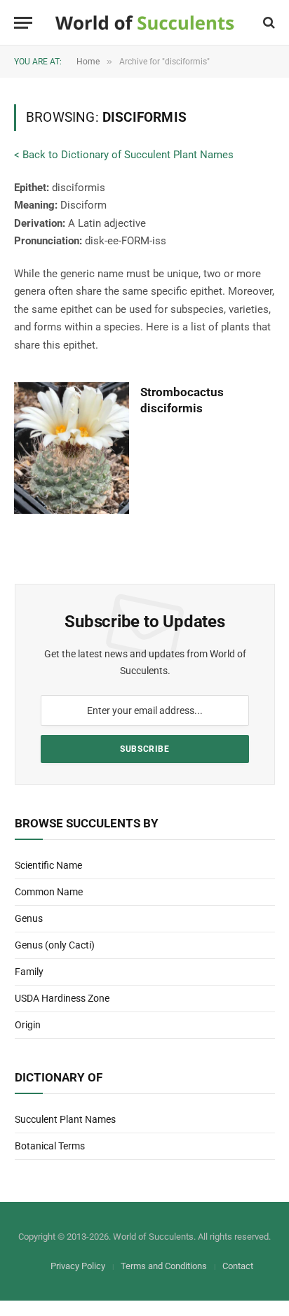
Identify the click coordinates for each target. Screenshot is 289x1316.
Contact (237, 1266)
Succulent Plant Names (65, 1119)
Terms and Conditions (164, 1266)
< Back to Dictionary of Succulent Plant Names (124, 154)
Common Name (49, 891)
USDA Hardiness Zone (62, 998)
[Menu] (23, 22)
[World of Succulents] (144, 22)
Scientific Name (48, 865)
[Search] (267, 22)
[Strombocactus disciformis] (71, 448)
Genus (29, 918)
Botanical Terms (50, 1146)
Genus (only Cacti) (55, 945)
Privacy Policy (78, 1266)
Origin (28, 1024)
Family (29, 971)
